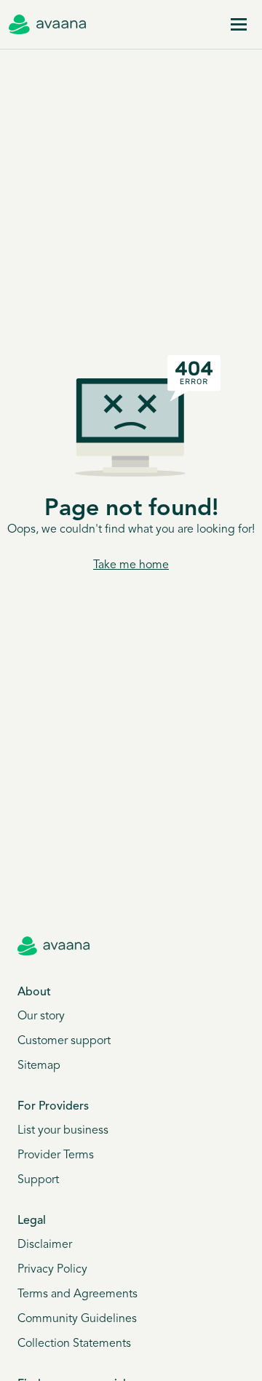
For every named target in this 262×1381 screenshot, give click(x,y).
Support (38, 1180)
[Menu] (238, 24)
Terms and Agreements (77, 1294)
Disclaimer (44, 1245)
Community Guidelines (77, 1319)
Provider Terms (55, 1155)
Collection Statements (74, 1344)
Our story (41, 1016)
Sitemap (38, 1066)
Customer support (64, 1041)
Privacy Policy (52, 1269)
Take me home (131, 565)
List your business (62, 1131)
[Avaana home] (47, 25)
